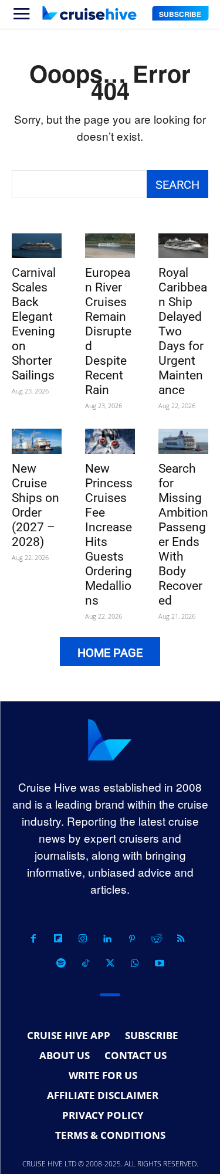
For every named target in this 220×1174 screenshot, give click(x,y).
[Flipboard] (58, 938)
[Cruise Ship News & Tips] (89, 13)
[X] (110, 963)
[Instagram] (82, 938)
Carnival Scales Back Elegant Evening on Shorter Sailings (34, 324)
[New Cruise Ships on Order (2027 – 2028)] (37, 441)
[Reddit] (156, 938)
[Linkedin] (107, 938)
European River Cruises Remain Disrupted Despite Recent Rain (108, 331)
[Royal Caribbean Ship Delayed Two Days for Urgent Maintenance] (183, 246)
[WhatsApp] (135, 963)
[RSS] (181, 938)
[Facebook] (33, 938)
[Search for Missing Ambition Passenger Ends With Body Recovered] (183, 441)
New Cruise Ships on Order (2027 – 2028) (35, 505)
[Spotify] (61, 963)
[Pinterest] (132, 938)
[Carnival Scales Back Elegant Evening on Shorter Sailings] (37, 246)
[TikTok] (85, 963)
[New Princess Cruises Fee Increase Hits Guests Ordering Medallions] (110, 441)
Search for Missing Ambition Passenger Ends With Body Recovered (183, 535)
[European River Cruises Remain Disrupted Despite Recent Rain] (110, 246)
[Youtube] (159, 963)
